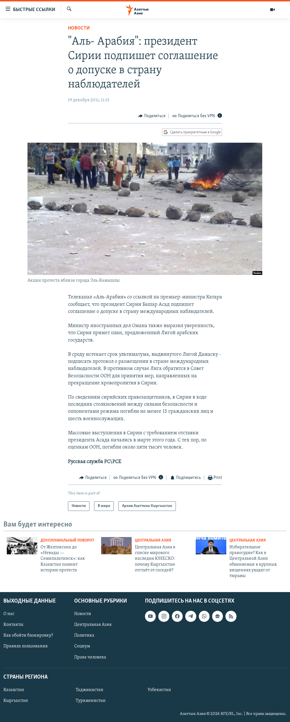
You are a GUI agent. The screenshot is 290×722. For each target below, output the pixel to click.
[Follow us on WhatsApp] (204, 616)
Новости (79, 28)
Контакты (13, 624)
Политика (84, 635)
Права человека (90, 657)
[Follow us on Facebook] (177, 616)
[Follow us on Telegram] (190, 616)
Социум (82, 646)
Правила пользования (25, 646)
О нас (8, 614)
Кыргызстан (15, 700)
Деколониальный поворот (67, 540)
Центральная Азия (153, 540)
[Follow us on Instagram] (163, 616)
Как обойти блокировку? (28, 635)
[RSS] (230, 616)
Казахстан (13, 690)
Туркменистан (91, 700)
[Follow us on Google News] (217, 616)
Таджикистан (89, 690)
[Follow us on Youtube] (150, 616)
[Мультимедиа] (272, 10)
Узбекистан (159, 690)
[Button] (151, 116)
